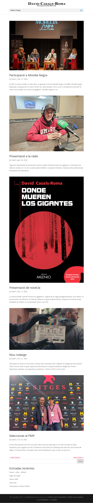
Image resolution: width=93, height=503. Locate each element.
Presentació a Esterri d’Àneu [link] (19, 486)
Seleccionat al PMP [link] (22, 436)
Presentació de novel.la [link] (24, 288)
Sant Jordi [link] (12, 483)
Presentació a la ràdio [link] (23, 156)
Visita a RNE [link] (13, 479)
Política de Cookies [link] (75, 497)
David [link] (13, 79)
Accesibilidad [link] (42, 500)
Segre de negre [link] (14, 476)
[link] (47, 4)
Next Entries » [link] (78, 458)
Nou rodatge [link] (18, 355)
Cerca (80, 461)
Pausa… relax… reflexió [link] (17, 472)
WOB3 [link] (54, 500)
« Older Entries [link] (14, 458)
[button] (46, 10)
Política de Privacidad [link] (57, 497)
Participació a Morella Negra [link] (28, 75)
